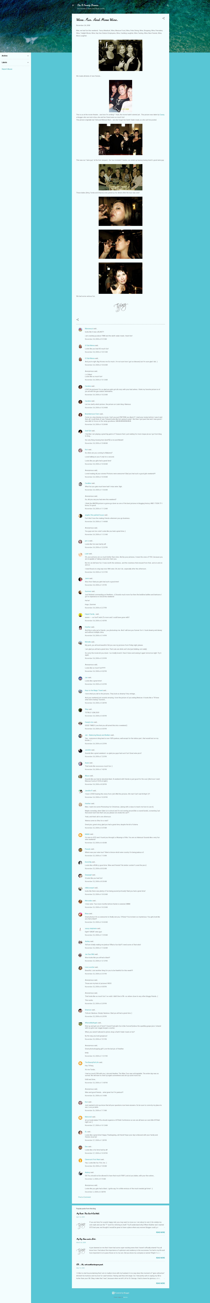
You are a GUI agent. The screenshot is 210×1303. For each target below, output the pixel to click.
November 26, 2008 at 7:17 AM (96, 1110)
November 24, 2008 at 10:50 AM (96, 464)
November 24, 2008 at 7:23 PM (96, 756)
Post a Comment (84, 1197)
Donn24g (88, 862)
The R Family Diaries (87, 5)
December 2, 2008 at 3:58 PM (95, 1192)
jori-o (87, 541)
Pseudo (87, 849)
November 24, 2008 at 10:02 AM (96, 365)
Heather (88, 627)
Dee (86, 1147)
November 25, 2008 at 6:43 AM (96, 843)
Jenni (87, 578)
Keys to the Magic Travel (94, 690)
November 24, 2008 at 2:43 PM (96, 621)
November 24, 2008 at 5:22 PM (96, 684)
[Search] (168, 6)
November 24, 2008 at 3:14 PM (96, 636)
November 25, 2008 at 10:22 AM (96, 907)
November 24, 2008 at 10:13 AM (96, 380)
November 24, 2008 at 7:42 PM (96, 769)
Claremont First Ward (92, 1159)
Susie (87, 763)
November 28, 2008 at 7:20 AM (96, 1166)
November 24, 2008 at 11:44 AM (96, 522)
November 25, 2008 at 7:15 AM (96, 856)
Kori (86, 450)
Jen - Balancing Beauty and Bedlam (97, 735)
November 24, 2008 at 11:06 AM (96, 490)
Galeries (125, 1297)
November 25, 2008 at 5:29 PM (96, 1003)
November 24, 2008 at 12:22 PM (96, 547)
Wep (86, 709)
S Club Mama (89, 345)
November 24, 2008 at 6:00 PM (96, 729)
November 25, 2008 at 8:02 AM (96, 869)
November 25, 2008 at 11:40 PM (96, 1083)
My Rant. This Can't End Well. (88, 1213)
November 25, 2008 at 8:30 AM (96, 881)
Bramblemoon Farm (92, 414)
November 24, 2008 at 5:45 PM (96, 716)
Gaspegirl (88, 875)
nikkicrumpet (89, 888)
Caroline (88, 386)
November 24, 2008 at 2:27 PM (96, 608)
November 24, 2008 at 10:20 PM (96, 797)
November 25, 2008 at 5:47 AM (96, 828)
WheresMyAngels (91, 1023)
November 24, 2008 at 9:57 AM (96, 339)
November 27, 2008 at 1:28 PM (96, 1140)
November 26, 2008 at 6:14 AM (96, 1096)
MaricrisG (88, 1117)
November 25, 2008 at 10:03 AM (96, 894)
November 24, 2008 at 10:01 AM (96, 352)
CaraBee (88, 483)
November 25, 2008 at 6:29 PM (96, 1016)
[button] (163, 18)
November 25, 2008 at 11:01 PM (96, 1056)
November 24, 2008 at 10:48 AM (96, 443)
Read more (160, 1232)
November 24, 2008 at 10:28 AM (96, 424)
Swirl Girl (88, 431)
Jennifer (88, 750)
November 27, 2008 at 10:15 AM (96, 1125)
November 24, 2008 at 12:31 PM (96, 572)
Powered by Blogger (122, 1293)
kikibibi (87, 834)
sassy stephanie (91, 928)
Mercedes (88, 901)
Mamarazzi (89, 329)
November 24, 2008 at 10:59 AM (96, 477)
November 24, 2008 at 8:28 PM (96, 784)
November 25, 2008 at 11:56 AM (96, 948)
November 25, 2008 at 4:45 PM (96, 987)
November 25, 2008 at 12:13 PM (96, 961)
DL (86, 1132)
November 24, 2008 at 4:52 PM (96, 671)
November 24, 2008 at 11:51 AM (96, 534)
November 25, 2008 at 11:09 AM (96, 935)
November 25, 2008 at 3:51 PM (96, 974)
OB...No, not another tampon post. (89, 1264)
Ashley (87, 941)
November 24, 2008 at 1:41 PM (96, 585)
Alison (87, 776)
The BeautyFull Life (92, 1062)
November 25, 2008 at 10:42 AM (96, 922)
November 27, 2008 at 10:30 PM (96, 1153)
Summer (88, 591)
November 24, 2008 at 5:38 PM (96, 703)
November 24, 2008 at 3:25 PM (96, 658)
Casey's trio (89, 722)
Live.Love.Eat (89, 967)
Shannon (88, 1010)
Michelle (88, 642)
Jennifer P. (88, 791)
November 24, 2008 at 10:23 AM (96, 395)
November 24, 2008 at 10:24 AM (96, 408)
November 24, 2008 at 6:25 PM (96, 744)
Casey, (162, 115)
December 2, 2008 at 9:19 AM (95, 1179)
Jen (86, 678)
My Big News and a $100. (86, 1239)
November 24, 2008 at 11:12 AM (96, 509)
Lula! (86, 554)
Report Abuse (7, 69)
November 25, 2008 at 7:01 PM (96, 1039)
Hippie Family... (90, 614)
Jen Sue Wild (89, 954)
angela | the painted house (94, 515)
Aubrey (87, 1172)
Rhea (87, 914)
